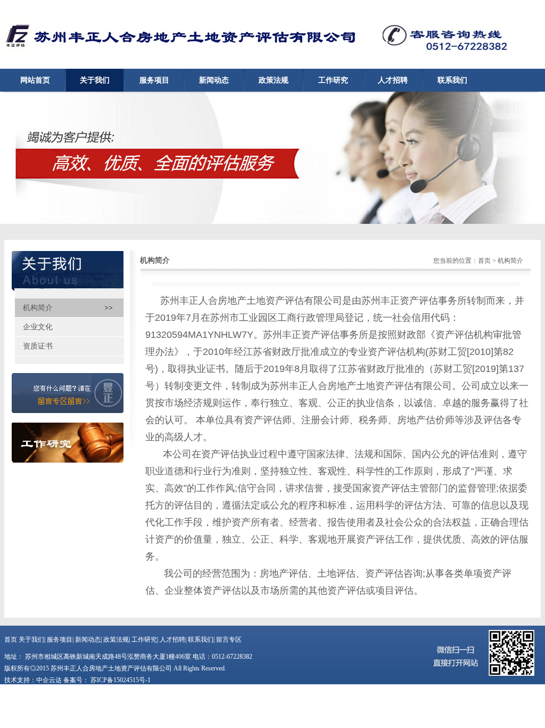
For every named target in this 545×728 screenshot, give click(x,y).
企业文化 (38, 327)
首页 (484, 260)
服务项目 (154, 80)
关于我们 (95, 80)
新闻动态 (214, 80)
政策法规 (273, 80)
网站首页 (35, 80)
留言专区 (229, 639)
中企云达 (49, 680)
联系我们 (452, 80)
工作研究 (333, 80)
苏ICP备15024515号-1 (120, 680)
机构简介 (38, 308)
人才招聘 (393, 80)
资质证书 (38, 346)
